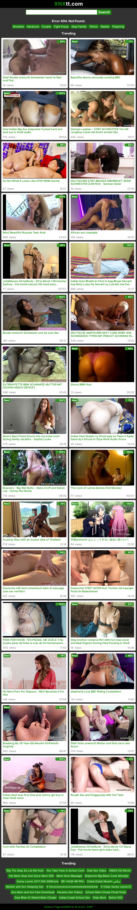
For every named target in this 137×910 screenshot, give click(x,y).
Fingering (118, 26)
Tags (57, 906)
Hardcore (33, 26)
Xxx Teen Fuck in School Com (65, 870)
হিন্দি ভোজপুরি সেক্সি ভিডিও (72, 881)
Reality (105, 26)
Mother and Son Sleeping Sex (24, 886)
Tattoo (93, 26)
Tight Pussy (61, 26)
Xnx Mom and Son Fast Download (32, 892)
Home (48, 906)
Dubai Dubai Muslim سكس (103, 881)
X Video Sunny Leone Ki (116, 886)
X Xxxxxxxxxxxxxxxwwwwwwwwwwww (72, 886)
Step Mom (99, 897)
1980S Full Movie (119, 870)
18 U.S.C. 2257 (83, 906)
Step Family (79, 26)
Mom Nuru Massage (69, 875)
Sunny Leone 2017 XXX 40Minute (37, 881)
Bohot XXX (115, 897)
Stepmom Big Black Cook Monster (106, 875)
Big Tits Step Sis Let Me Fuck (25, 870)
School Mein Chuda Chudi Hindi (106, 892)
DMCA (67, 906)
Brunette (18, 26)
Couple (46, 26)
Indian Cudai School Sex (74, 897)
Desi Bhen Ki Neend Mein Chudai (35, 897)
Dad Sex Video (96, 870)
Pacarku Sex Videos (70, 892)
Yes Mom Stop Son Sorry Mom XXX (31, 875)
